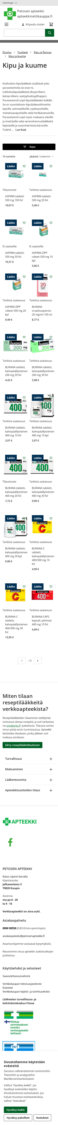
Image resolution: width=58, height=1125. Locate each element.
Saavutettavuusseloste (16, 976)
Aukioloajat (8, 2)
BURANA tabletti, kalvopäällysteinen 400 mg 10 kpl (43, 431)
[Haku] (49, 33)
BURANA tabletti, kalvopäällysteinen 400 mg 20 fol (16, 492)
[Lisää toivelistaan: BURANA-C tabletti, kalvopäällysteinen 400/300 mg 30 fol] (24, 586)
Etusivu (7, 52)
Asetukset (42, 1118)
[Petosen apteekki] (29, 821)
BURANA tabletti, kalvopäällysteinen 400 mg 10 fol (16, 431)
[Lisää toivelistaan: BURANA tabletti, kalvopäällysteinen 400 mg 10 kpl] (51, 397)
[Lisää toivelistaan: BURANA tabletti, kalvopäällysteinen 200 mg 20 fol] (24, 337)
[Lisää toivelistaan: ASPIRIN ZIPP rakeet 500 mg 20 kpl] (24, 276)
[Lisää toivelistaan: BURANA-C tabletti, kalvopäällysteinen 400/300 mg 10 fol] (51, 518)
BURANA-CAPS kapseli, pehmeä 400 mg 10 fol (42, 620)
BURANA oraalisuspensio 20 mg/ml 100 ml (42, 310)
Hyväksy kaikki (15, 1110)
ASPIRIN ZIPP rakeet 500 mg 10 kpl (42, 256)
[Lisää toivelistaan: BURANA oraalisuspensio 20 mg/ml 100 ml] (51, 276)
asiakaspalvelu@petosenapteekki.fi (24, 936)
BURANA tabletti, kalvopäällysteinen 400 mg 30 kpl (16, 552)
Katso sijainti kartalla (15, 876)
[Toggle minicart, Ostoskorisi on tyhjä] (51, 24)
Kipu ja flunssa (42, 52)
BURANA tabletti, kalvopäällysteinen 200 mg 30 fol (43, 371)
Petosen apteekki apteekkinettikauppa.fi (34, 13)
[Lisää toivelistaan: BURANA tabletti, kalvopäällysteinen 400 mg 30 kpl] (24, 518)
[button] (29, 147)
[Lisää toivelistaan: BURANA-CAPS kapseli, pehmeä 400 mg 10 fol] (51, 586)
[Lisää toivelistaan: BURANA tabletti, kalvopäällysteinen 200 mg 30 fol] (51, 337)
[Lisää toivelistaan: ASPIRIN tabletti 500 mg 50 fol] (24, 223)
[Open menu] (6, 24)
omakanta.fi (13, 725)
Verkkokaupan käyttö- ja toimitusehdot (26, 991)
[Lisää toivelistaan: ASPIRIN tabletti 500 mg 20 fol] (51, 166)
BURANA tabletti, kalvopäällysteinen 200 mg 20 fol (16, 371)
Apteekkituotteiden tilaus (22, 790)
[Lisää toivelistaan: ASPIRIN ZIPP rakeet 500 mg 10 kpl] (51, 223)
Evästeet (8, 987)
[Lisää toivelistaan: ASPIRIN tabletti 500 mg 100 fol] (24, 166)
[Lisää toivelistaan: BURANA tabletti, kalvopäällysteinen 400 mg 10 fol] (24, 397)
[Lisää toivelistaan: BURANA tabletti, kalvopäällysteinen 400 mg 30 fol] (51, 458)
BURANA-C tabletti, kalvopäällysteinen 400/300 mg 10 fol (43, 556)
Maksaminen (14, 769)
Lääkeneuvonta (15, 780)
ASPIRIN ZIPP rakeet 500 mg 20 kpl (15, 310)
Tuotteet (22, 52)
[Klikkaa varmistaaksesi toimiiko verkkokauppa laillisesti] (29, 1022)
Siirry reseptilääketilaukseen (22, 745)
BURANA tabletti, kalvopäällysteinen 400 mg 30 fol (43, 492)
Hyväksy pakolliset (18, 1118)
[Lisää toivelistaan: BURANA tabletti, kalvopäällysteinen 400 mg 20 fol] (24, 458)
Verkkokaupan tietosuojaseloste (22, 984)
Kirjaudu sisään (35, 24)
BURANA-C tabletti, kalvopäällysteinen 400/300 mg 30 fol (16, 624)
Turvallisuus (13, 759)
